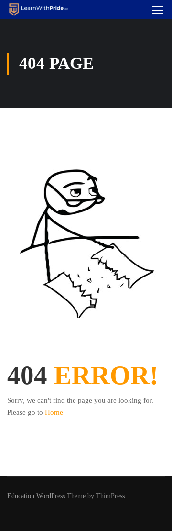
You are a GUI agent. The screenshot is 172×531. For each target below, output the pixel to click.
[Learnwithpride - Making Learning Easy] (38, 9)
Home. (55, 412)
